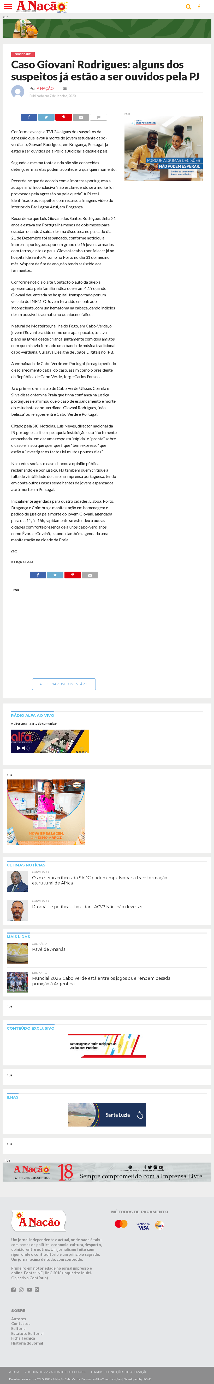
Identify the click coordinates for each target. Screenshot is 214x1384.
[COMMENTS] (98, 115)
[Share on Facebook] (29, 115)
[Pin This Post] (63, 115)
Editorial (19, 1328)
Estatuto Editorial (27, 1333)
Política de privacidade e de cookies (55, 1372)
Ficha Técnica (23, 1338)
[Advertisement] (64, 631)
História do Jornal (27, 1343)
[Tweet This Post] (46, 115)
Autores (18, 1319)
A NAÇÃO (45, 88)
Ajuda (14, 1372)
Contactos (20, 1323)
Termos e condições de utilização (119, 1372)
